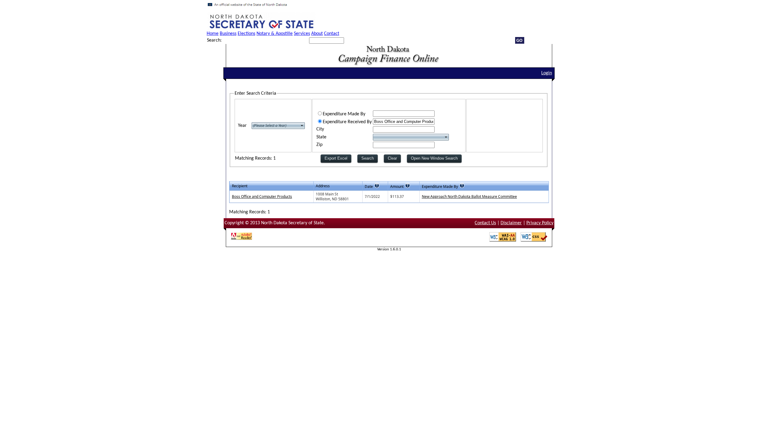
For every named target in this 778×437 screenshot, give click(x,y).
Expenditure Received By (347, 122)
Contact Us (485, 223)
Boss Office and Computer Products (262, 196)
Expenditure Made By (344, 114)
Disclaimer (511, 223)
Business (228, 33)
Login (546, 73)
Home (213, 33)
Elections (246, 33)
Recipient (239, 185)
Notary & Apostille (274, 33)
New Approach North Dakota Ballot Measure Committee (469, 196)
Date (369, 186)
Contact (331, 33)
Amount (397, 186)
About (317, 33)
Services (302, 33)
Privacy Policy (539, 223)
